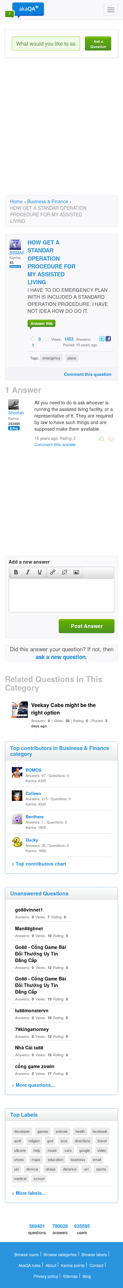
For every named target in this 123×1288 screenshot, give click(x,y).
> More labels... (29, 1193)
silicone (20, 1150)
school (39, 1178)
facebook (99, 1131)
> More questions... (33, 1085)
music (52, 1150)
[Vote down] (46, 338)
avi (86, 1168)
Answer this (42, 323)
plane (72, 357)
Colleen (33, 793)
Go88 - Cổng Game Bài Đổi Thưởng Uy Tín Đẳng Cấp (40, 953)
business (78, 1159)
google (84, 1150)
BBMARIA (19, 252)
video (101, 1150)
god (50, 1140)
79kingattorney (32, 1029)
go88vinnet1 (29, 909)
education (55, 1159)
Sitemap (70, 1276)
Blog (87, 1276)
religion (34, 1140)
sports (101, 1168)
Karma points (73, 1265)
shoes (19, 1159)
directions (82, 1140)
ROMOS (34, 770)
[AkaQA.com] (24, 10)
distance (69, 1168)
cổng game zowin (34, 1066)
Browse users (26, 1254)
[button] (16, 573)
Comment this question (88, 374)
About (51, 1265)
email (97, 1159)
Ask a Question (98, 44)
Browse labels (94, 1254)
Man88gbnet (29, 928)
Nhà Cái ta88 (29, 1047)
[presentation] (16, 572)
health (80, 1131)
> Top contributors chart (39, 863)
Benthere (35, 816)
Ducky (32, 840)
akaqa (50, 1168)
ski (16, 1168)
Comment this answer (55, 444)
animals (62, 1131)
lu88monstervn (32, 1010)
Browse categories (60, 1254)
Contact (96, 1265)
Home (16, 201)
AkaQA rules (29, 1265)
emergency (51, 357)
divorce (32, 1168)
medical (20, 1178)
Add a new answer (29, 561)
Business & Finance (47, 201)
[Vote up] (33, 338)
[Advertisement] (61, 132)
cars (68, 1150)
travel (102, 1140)
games (42, 1131)
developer (22, 1131)
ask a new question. (61, 657)
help (36, 1150)
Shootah (16, 412)
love (64, 1140)
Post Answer (87, 626)
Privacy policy (45, 1276)
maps (35, 1159)
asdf (17, 1140)
